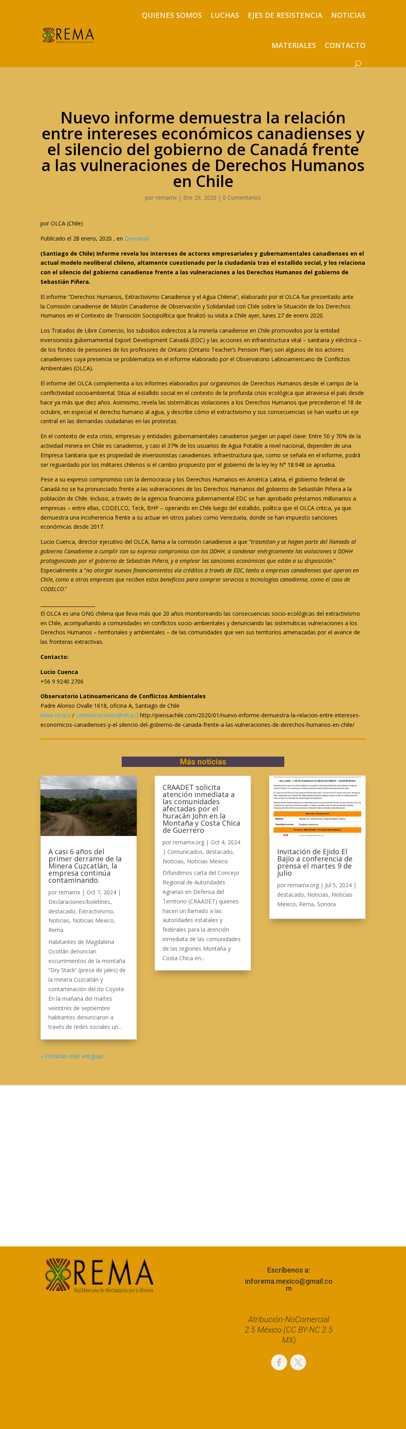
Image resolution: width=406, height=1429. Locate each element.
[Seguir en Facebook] (279, 1362)
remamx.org (188, 842)
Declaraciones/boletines (79, 901)
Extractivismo (96, 911)
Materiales (294, 45)
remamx (166, 197)
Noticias (348, 15)
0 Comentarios (242, 197)
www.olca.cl (55, 715)
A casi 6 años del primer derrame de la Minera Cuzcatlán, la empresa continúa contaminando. (85, 866)
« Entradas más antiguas (71, 1056)
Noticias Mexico (93, 920)
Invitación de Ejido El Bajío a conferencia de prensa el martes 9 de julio (314, 862)
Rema (55, 930)
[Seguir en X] (298, 1362)
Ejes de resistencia (285, 15)
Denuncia (136, 238)
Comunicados (185, 851)
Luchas (225, 15)
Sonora (326, 904)
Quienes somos (172, 15)
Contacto (345, 45)
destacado (61, 911)
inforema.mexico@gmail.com (289, 1284)
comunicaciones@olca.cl (107, 715)
